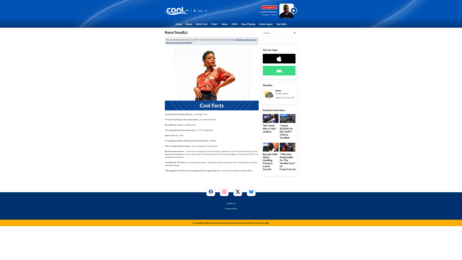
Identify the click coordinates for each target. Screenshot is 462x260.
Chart (214, 24)
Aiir (267, 223)
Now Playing (248, 24)
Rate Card (201, 24)
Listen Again (266, 24)
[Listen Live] (293, 10)
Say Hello (281, 24)
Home (179, 24)
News (224, 24)
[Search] (294, 32)
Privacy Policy (231, 208)
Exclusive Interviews (274, 110)
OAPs (234, 24)
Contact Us (231, 203)
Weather (268, 85)
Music (189, 24)
